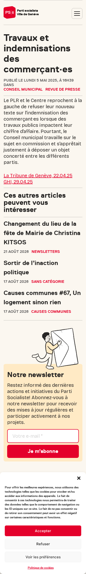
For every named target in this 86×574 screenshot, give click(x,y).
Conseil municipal (23, 89)
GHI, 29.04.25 (18, 182)
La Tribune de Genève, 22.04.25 (38, 175)
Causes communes (51, 311)
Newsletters (46, 252)
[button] (78, 478)
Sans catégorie (47, 282)
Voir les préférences (43, 557)
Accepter (43, 531)
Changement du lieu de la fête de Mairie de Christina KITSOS (42, 233)
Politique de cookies (41, 567)
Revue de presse (62, 89)
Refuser (43, 544)
